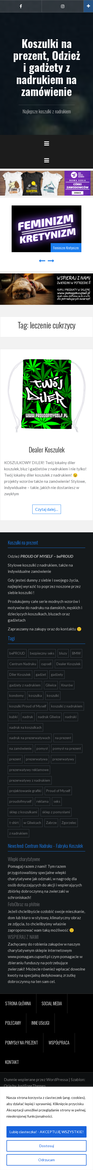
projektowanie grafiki (25, 791)
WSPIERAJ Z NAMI (23, 936)
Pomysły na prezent (21, 1043)
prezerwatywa (37, 759)
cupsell (46, 664)
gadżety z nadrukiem (25, 685)
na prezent (63, 738)
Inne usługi (40, 1023)
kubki (13, 717)
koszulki (53, 695)
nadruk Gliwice (49, 717)
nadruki (70, 717)
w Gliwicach (32, 823)
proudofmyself (20, 801)
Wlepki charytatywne (24, 859)
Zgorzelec (68, 823)
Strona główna (18, 1003)
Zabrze (51, 823)
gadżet (41, 674)
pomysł (42, 748)
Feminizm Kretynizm (66, 247)
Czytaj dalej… (46, 509)
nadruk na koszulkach (25, 727)
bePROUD (17, 653)
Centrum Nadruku (22, 664)
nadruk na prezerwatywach (29, 738)
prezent (15, 759)
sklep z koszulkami (23, 812)
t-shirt (14, 823)
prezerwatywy (63, 759)
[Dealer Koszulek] (46, 395)
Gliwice (50, 685)
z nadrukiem (18, 833)
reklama (42, 801)
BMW (76, 653)
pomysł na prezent (67, 748)
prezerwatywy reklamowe (29, 770)
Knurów (67, 685)
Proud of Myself (58, 791)
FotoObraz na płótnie (24, 904)
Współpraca (59, 1043)
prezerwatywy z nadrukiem (29, 780)
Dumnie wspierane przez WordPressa (36, 1079)
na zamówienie (20, 748)
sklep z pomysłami (56, 812)
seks (56, 801)
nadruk (27, 717)
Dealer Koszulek (47, 449)
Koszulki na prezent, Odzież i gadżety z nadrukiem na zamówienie (46, 67)
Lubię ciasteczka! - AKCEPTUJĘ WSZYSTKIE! (47, 1132)
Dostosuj (46, 1146)
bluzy (63, 653)
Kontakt (12, 1062)
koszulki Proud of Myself (27, 706)
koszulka (35, 695)
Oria (8, 1085)
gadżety (57, 674)
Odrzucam (46, 1160)
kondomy (16, 695)
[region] (46, 1128)
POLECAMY (13, 1023)
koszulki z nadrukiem (66, 706)
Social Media (52, 1003)
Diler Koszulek (20, 674)
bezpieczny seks (42, 653)
